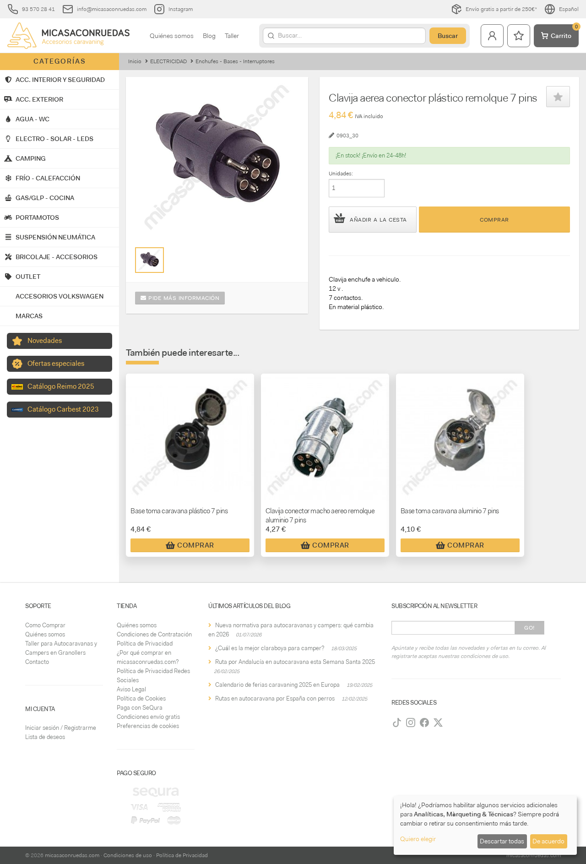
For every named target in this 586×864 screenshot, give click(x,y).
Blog (209, 36)
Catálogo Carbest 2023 (63, 409)
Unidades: (341, 173)
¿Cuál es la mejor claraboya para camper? (269, 648)
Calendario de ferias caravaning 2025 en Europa (277, 685)
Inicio (134, 61)
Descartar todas (502, 841)
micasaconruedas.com (72, 855)
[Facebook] (424, 722)
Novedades (44, 340)
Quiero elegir (418, 839)
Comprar (494, 219)
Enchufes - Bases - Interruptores (235, 61)
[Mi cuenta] (492, 35)
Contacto (37, 662)
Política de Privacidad (145, 643)
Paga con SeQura (140, 708)
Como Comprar (45, 625)
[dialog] (485, 825)
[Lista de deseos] (518, 35)
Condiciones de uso (127, 855)
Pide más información (183, 298)
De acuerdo (548, 841)
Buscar (448, 36)
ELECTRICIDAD (168, 61)
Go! (529, 627)
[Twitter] (438, 722)
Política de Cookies (141, 698)
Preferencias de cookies (148, 726)
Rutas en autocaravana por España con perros (275, 698)
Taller (232, 36)
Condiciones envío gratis (148, 717)
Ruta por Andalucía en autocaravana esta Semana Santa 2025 (295, 662)
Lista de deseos (45, 737)
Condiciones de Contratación (154, 634)
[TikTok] (396, 722)
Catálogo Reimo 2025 (60, 386)
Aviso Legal (131, 689)
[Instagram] (410, 722)
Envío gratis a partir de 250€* (501, 9)
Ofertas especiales (55, 363)
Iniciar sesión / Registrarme (60, 728)
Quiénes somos (172, 36)
